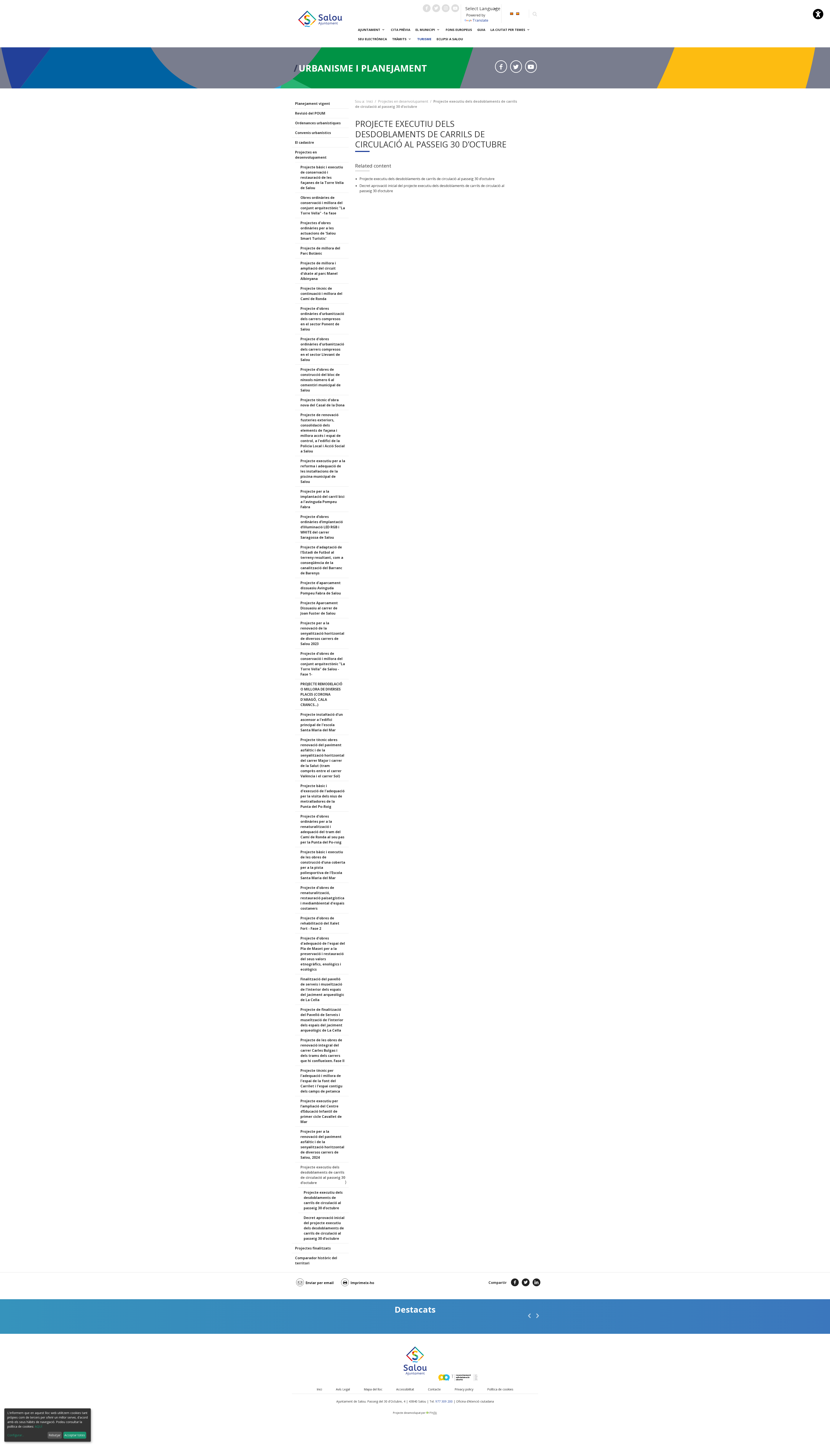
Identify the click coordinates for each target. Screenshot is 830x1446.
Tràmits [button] (399, 39)
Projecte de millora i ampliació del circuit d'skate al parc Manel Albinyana (319, 271)
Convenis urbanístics (313, 132)
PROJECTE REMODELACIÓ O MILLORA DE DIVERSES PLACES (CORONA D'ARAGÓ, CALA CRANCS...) (321, 694)
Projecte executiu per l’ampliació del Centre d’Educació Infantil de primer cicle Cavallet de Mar (321, 1111)
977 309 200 (444, 1401)
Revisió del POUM (310, 113)
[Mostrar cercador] (534, 13)
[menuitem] (511, 13)
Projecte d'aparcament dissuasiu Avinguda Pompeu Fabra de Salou (320, 588)
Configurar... (15, 1435)
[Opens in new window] (501, 66)
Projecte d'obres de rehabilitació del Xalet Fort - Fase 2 (319, 923)
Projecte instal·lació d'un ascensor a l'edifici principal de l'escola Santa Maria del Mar (321, 722)
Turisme (424, 39)
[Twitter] (526, 1282)
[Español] (517, 13)
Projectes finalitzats (313, 1248)
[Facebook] (515, 1282)
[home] (320, 18)
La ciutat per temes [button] (508, 29)
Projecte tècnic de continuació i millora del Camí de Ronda (321, 293)
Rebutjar (55, 1435)
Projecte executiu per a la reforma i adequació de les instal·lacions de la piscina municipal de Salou (322, 471)
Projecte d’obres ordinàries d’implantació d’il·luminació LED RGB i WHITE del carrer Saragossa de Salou (321, 527)
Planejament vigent (312, 103)
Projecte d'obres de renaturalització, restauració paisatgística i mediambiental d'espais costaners (322, 898)
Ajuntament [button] (369, 29)
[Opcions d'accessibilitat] (818, 14)
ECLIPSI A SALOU (450, 39)
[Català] (511, 13)
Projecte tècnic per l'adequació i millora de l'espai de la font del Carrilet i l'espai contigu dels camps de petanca (321, 1081)
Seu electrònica (372, 39)
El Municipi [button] (425, 29)
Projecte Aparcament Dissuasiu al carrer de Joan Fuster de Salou (319, 608)
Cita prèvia (400, 29)
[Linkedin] (536, 1282)
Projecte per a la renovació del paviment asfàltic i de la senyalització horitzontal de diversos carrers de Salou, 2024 (322, 1144)
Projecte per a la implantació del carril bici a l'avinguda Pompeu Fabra (322, 499)
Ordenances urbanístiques (318, 123)
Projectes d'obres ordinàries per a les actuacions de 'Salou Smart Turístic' (318, 230)
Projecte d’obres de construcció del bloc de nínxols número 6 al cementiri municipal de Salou (320, 380)
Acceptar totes (74, 1435)
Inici (369, 101)
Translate (480, 20)
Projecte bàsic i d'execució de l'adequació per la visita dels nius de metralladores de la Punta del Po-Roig (322, 796)
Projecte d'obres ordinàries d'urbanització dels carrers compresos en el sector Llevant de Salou (322, 349)
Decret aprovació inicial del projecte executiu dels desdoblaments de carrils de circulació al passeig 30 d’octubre (324, 1228)
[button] (529, 1316)
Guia (481, 29)
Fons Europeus (459, 29)
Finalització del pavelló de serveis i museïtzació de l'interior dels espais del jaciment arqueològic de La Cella (322, 989)
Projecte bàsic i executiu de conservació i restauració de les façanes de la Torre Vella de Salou (322, 177)
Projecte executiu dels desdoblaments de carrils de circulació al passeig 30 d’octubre (322, 1175)
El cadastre (304, 142)
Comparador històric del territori (316, 1260)
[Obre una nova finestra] (427, 8)
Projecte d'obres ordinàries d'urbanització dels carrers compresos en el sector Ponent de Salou (322, 319)
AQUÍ (38, 1426)
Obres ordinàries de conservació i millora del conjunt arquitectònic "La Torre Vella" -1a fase (322, 205)
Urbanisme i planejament (362, 68)
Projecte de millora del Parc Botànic (320, 251)
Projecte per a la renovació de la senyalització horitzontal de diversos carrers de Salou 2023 (322, 633)
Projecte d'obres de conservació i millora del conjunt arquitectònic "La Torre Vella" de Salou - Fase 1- (322, 664)
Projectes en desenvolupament (311, 155)
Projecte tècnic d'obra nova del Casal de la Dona (322, 402)
